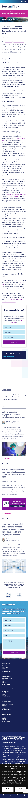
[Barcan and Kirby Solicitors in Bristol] (10, 6)
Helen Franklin (15, 423)
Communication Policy (16, 736)
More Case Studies (9, 576)
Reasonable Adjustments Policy (13, 741)
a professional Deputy (19, 194)
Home (3, 12)
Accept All (8, 789)
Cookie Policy (22, 737)
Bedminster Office (6, 663)
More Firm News (8, 513)
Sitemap (24, 741)
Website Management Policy (9, 742)
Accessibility (23, 1)
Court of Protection (14, 196)
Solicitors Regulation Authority (10, 759)
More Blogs (7, 458)
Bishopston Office (6, 676)
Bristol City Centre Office (8, 689)
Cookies (15, 737)
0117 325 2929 (11, 300)
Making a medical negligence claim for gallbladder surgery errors (13, 414)
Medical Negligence (8, 356)
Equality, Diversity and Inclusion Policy (11, 739)
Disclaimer (20, 738)
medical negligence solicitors (14, 42)
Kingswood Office (6, 701)
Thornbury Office (6, 714)
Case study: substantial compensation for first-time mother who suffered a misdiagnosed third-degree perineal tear (13, 529)
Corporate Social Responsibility (9, 738)
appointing (10, 194)
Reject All (20, 789)
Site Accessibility (6, 736)
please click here (16, 783)
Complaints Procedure (7, 737)
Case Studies (9, 12)
